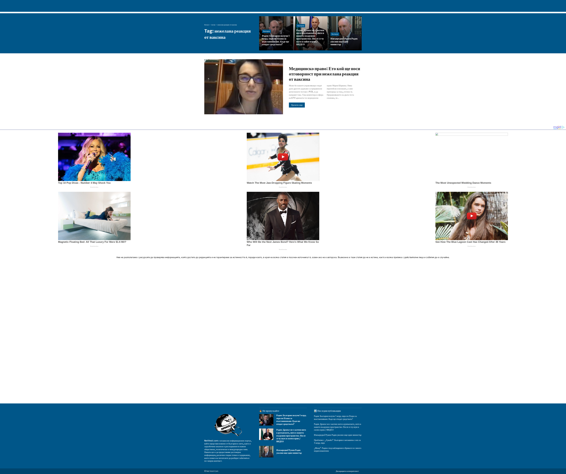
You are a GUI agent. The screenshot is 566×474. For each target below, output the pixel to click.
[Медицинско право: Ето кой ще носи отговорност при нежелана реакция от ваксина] (243, 86)
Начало (206, 25)
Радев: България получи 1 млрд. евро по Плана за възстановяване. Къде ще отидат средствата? (291, 419)
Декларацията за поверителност (347, 471)
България (266, 31)
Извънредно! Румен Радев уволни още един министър (289, 451)
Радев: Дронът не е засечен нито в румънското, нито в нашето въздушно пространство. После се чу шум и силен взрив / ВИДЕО (291, 435)
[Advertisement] (283, 309)
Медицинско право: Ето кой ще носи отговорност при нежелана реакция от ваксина (324, 74)
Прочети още (297, 105)
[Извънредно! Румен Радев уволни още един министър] (345, 33)
